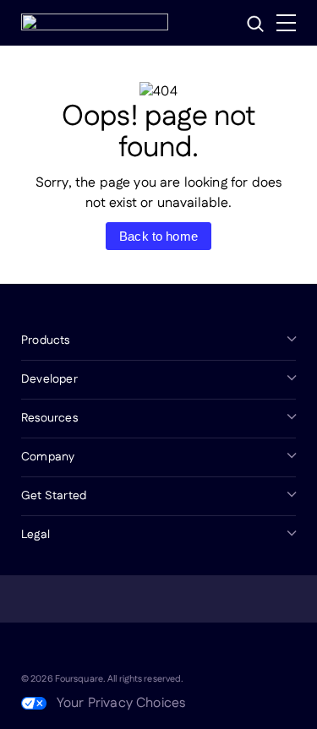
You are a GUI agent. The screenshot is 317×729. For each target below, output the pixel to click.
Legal (35, 534)
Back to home (158, 236)
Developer (49, 379)
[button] (255, 23)
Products (45, 340)
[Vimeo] (153, 649)
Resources (49, 418)
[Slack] (193, 649)
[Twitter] (72, 649)
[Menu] (286, 23)
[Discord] (112, 649)
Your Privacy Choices (121, 703)
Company (47, 457)
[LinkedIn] (31, 649)
